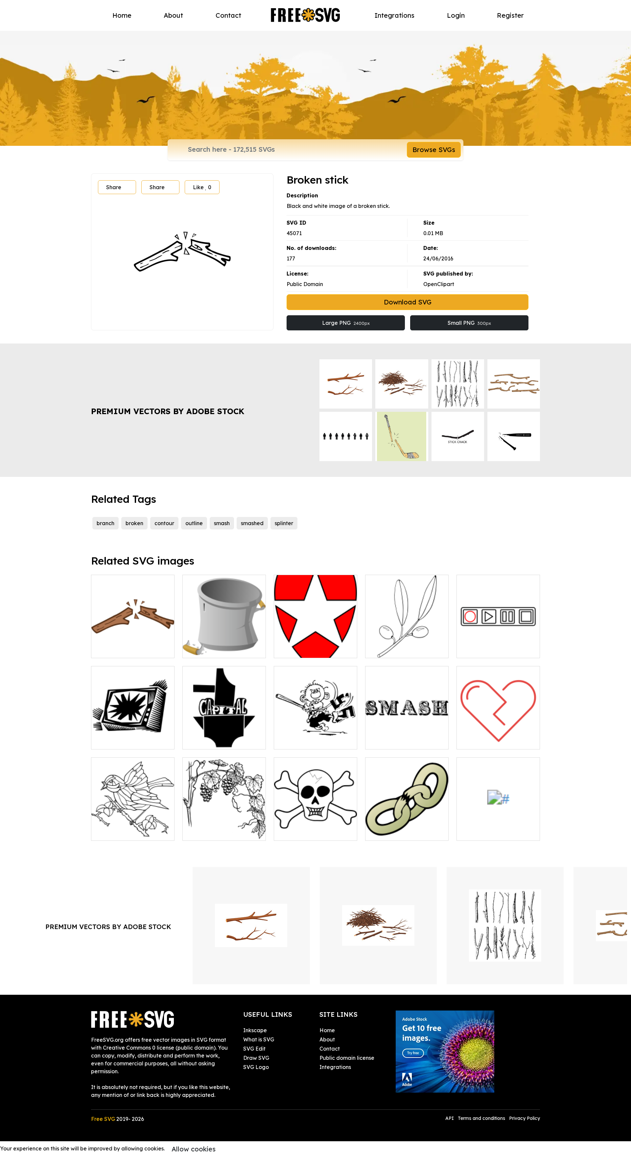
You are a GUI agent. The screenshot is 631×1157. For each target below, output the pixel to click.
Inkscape (255, 1030)
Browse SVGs (433, 149)
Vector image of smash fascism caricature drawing (316, 732)
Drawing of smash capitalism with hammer (224, 736)
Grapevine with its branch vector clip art (224, 827)
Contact (228, 15)
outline (194, 523)
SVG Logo (256, 1067)
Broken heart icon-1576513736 (498, 736)
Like (202, 187)
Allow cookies (194, 1149)
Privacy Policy (524, 1118)
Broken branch (116, 649)
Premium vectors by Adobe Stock (167, 411)
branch (105, 523)
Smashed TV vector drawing (133, 736)
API (450, 1118)
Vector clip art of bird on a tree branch (133, 827)
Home (121, 15)
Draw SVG (256, 1058)
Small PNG (469, 323)
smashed (252, 523)
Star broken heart (303, 649)
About (173, 15)
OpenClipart (438, 284)
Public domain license (346, 1058)
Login (456, 15)
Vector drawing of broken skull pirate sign (315, 827)
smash (222, 523)
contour (164, 523)
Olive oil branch (392, 649)
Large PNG (346, 323)
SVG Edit (254, 1048)
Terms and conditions (481, 1118)
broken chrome (483, 831)
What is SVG (258, 1039)
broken (134, 523)
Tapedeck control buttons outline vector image (498, 645)
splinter (284, 523)
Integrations (394, 15)
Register (510, 15)
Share (113, 187)
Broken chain (389, 831)
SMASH (381, 740)
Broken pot (204, 649)
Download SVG (408, 302)
